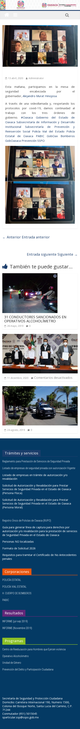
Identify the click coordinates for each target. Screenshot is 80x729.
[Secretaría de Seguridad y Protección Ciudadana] (6, 15)
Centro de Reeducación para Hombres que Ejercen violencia (34, 649)
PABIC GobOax (47, 136)
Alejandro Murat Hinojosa (40, 96)
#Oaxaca (27, 117)
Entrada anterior (26, 237)
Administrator (36, 78)
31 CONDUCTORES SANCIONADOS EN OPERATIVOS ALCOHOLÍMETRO (35, 319)
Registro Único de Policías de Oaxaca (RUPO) (27, 520)
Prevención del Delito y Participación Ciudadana (27, 669)
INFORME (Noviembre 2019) (17, 628)
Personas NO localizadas (18, 541)
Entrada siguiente (52, 254)
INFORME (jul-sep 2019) (15, 621)
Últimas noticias (16, 72)
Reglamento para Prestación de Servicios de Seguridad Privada (36, 461)
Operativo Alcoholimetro (15, 656)
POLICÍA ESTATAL (11, 579)
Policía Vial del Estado (48, 131)
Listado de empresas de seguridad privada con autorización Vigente (38, 468)
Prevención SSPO (33, 141)
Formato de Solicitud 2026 (19, 548)
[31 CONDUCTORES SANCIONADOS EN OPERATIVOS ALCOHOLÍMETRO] (29, 275)
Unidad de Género (11, 662)
